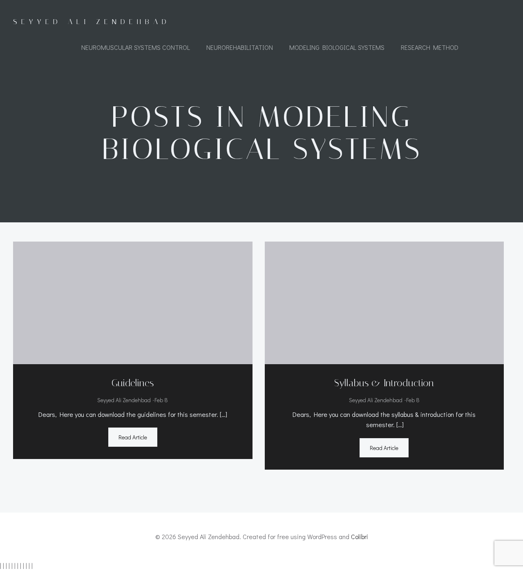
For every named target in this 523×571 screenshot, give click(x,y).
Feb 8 (161, 400)
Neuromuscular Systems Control (135, 47)
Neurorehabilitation (239, 47)
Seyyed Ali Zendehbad (124, 400)
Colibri (359, 536)
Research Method (429, 47)
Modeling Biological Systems (336, 47)
